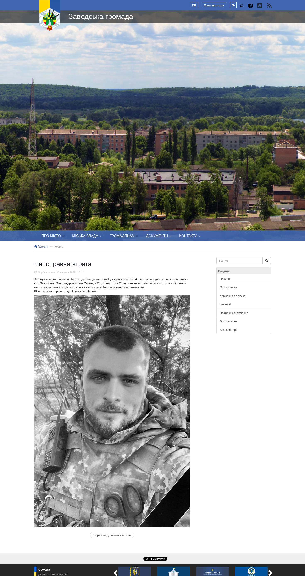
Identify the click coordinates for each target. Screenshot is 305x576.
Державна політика (232, 295)
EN (194, 5)
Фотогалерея (229, 321)
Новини (58, 246)
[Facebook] (250, 5)
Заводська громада (100, 16)
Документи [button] (157, 235)
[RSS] (269, 5)
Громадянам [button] (123, 235)
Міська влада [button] (85, 235)
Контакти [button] (188, 235)
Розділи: (224, 271)
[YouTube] (259, 5)
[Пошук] (241, 5)
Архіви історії (228, 329)
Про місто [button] (51, 235)
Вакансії (225, 304)
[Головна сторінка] (49, 15)
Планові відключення (234, 312)
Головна (42, 246)
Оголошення (228, 287)
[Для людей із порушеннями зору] (233, 5)
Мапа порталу (214, 5)
